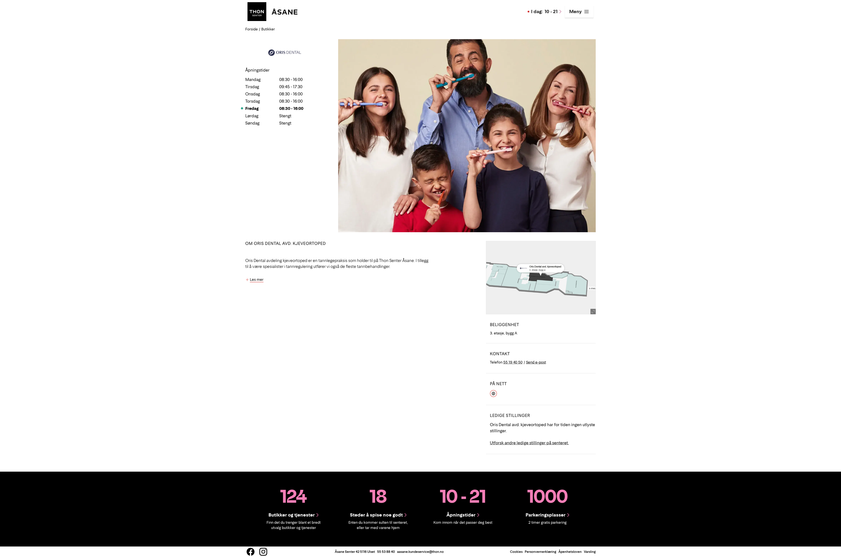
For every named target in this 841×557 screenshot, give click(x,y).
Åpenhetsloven (570, 551)
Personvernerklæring (540, 551)
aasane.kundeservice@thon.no (420, 551)
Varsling (590, 551)
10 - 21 (544, 11)
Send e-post (536, 362)
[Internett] (493, 393)
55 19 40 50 (513, 362)
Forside (251, 29)
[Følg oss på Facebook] (250, 551)
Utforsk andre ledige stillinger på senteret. (529, 443)
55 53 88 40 (386, 551)
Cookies (516, 551)
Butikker (268, 29)
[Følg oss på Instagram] (263, 551)
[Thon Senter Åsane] (272, 11)
